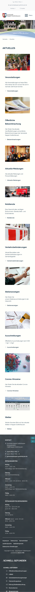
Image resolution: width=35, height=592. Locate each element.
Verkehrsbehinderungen (15, 261)
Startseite (5, 39)
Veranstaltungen (12, 91)
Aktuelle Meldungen (14, 180)
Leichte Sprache (7, 543)
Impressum (6, 540)
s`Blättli (11, 574)
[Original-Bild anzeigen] (17, 62)
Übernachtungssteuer (15, 581)
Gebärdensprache (18, 543)
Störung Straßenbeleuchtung (17, 584)
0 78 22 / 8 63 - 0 (18, 2)
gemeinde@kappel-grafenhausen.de (18, 5)
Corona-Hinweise (13, 391)
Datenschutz (14, 540)
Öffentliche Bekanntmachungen (18, 571)
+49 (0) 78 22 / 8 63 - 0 (13, 451)
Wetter (9, 429)
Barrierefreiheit (23, 540)
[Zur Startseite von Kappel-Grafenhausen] (11, 15)
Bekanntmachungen (14, 139)
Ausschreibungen (13, 347)
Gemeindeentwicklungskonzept (18, 577)
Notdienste (10, 218)
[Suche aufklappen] (33, 438)
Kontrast (12, 8)
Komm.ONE (21, 552)
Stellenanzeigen (12, 305)
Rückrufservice (13, 588)
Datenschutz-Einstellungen (10, 546)
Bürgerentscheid (13, 591)
